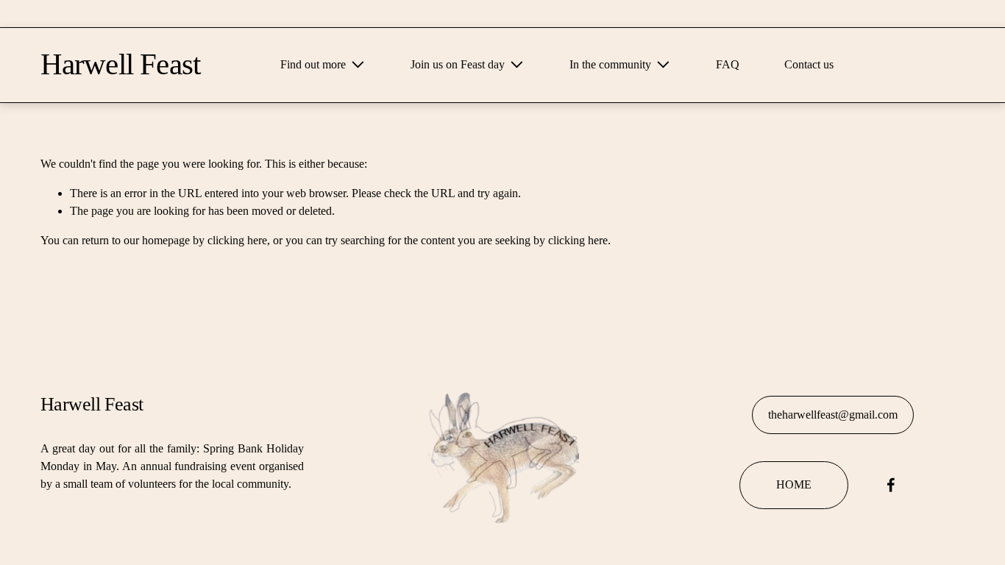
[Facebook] (891, 484)
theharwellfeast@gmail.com (833, 414)
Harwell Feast (120, 64)
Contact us (809, 64)
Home (794, 484)
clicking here (237, 240)
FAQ (727, 64)
